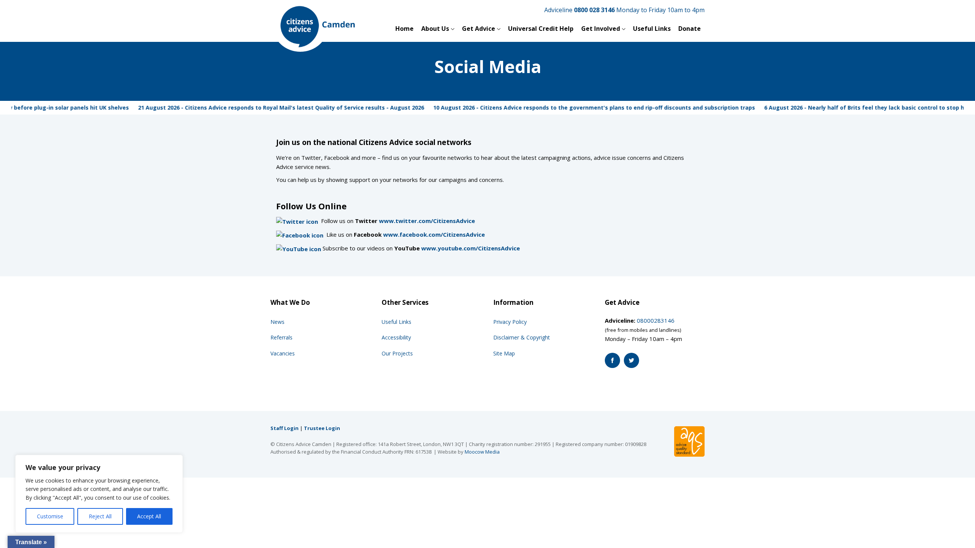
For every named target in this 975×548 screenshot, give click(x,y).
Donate (689, 28)
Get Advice (478, 28)
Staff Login (284, 428)
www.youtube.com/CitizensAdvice (470, 248)
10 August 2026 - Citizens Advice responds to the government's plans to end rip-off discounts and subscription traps (583, 107)
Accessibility (396, 337)
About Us (435, 28)
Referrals (281, 337)
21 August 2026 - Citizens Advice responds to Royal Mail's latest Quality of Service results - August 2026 (270, 107)
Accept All (149, 516)
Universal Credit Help (541, 28)
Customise (50, 516)
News (277, 321)
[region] (99, 494)
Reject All (100, 516)
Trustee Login (322, 428)
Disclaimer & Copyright (521, 337)
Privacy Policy (510, 321)
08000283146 (656, 320)
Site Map (504, 353)
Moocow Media (482, 451)
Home (404, 28)
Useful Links (652, 28)
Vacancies (282, 353)
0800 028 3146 (594, 10)
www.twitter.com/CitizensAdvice (427, 221)
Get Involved (600, 28)
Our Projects (397, 353)
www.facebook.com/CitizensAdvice (434, 234)
